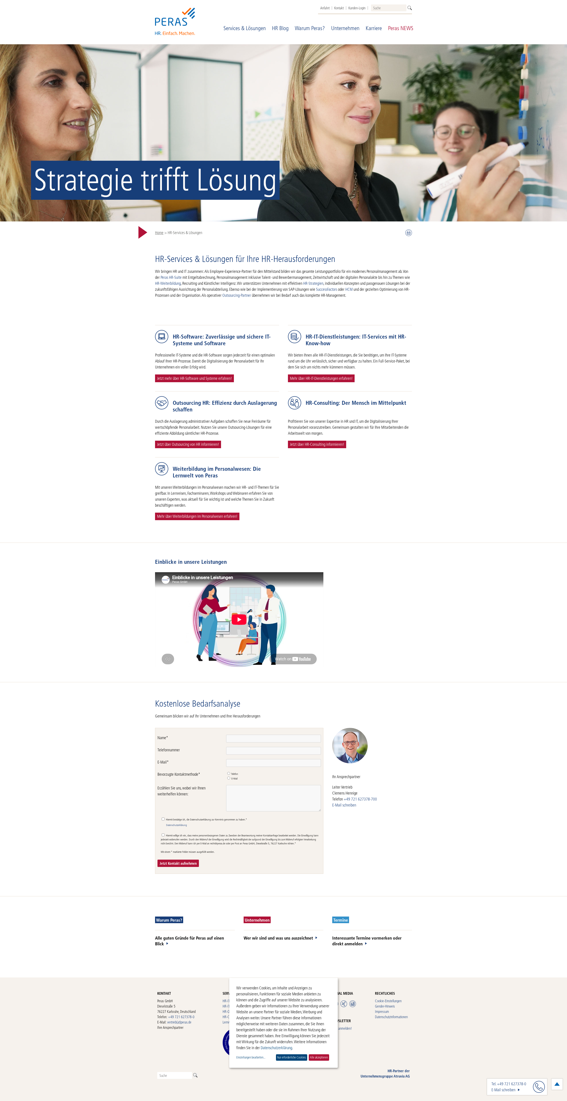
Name (162, 737)
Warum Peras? (310, 28)
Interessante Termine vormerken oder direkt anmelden (367, 940)
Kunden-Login (356, 8)
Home (159, 232)
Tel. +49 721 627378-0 (508, 1083)
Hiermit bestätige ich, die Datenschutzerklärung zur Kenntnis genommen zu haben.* (206, 819)
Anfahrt (325, 8)
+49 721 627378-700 (360, 799)
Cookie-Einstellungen (388, 1000)
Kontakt (339, 8)
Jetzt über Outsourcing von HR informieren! (188, 444)
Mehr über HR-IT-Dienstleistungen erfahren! (321, 378)
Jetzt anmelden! (342, 1028)
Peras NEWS (400, 28)
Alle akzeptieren (319, 1057)
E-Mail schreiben (344, 805)
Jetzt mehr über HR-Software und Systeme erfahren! (194, 378)
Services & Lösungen (244, 28)
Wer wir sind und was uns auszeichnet (278, 938)
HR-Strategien (313, 283)
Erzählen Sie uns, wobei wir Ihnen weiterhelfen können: (181, 791)
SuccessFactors (326, 289)
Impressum (382, 1011)
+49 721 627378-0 (181, 1016)
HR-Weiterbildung (168, 283)
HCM (349, 289)
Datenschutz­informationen (391, 1016)
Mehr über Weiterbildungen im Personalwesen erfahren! (197, 516)
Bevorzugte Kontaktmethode (178, 774)
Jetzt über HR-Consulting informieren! (317, 444)
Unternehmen (345, 28)
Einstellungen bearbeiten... (250, 1057)
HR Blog (280, 28)
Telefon (234, 773)
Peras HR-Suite (171, 277)
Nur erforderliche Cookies (291, 1057)
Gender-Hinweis (385, 1006)
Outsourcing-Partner (236, 295)
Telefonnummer (168, 749)
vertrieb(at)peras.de (179, 1022)
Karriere (374, 28)
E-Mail (163, 762)
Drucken (408, 232)
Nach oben (557, 1084)
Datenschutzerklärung (176, 825)
